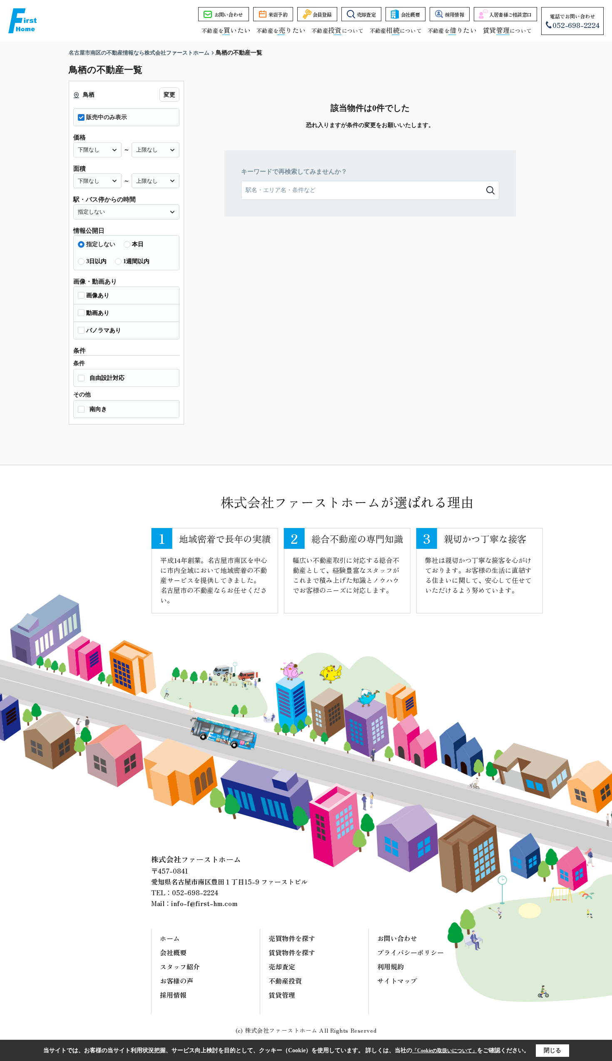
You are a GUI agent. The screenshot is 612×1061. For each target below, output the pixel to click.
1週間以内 (136, 261)
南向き (98, 409)
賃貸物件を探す (292, 952)
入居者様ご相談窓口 (510, 14)
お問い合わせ (228, 14)
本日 (138, 244)
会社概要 (410, 14)
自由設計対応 (107, 378)
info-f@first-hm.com (204, 903)
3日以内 (96, 261)
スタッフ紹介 (180, 966)
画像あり (97, 295)
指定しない (100, 244)
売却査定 (366, 14)
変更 (169, 95)
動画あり (97, 313)
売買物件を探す (292, 938)
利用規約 (390, 966)
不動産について (337, 31)
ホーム (170, 938)
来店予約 (278, 14)
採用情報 (454, 14)
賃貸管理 (282, 995)
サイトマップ (397, 981)
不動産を (226, 31)
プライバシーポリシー (410, 952)
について (507, 31)
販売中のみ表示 (106, 117)
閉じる (552, 1050)
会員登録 (322, 14)
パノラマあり (103, 330)
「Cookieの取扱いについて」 (444, 1051)
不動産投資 (285, 981)
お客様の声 (176, 981)
